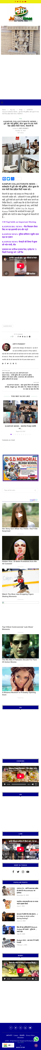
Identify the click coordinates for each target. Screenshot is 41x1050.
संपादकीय (22, 1035)
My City (12, 109)
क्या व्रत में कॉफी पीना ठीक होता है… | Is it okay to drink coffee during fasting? (27, 916)
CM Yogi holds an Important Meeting (19, 222)
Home (4, 109)
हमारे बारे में (9, 1035)
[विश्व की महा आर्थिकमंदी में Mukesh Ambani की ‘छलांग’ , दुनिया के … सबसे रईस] (8, 930)
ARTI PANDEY (24, 128)
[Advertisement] (20, 78)
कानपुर (20, 109)
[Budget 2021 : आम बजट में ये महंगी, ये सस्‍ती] (8, 943)
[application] (20, 776)
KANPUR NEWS (7, 326)
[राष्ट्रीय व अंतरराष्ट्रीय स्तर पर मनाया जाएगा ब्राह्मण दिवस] (8, 904)
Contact (16, 1035)
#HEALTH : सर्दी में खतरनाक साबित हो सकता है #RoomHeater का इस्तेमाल (27, 890)
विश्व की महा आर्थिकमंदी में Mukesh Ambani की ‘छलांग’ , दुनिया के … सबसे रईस (27, 929)
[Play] (5, 784)
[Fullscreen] (36, 784)
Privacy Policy (30, 1035)
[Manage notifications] (36, 1045)
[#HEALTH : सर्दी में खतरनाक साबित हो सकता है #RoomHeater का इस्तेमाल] (8, 891)
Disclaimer (20, 1037)
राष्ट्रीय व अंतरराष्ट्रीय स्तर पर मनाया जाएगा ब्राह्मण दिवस (27, 903)
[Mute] (33, 784)
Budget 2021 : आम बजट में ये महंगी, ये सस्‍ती (28, 941)
